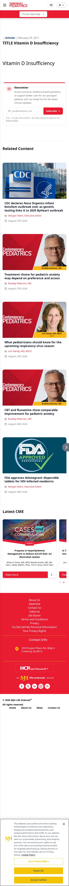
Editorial (35, 611)
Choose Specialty (31, 14)
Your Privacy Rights (34, 631)
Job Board (34, 615)
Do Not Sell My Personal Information (34, 627)
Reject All (38, 870)
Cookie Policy (28, 854)
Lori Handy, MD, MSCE (20, 351)
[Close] (63, 824)
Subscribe (51, 111)
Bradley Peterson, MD (19, 283)
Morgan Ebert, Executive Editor (25, 215)
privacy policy (12, 120)
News (40, 707)
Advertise (34, 604)
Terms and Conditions (34, 619)
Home (12, 707)
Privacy (34, 623)
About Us (34, 600)
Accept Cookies (38, 879)
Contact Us (34, 607)
